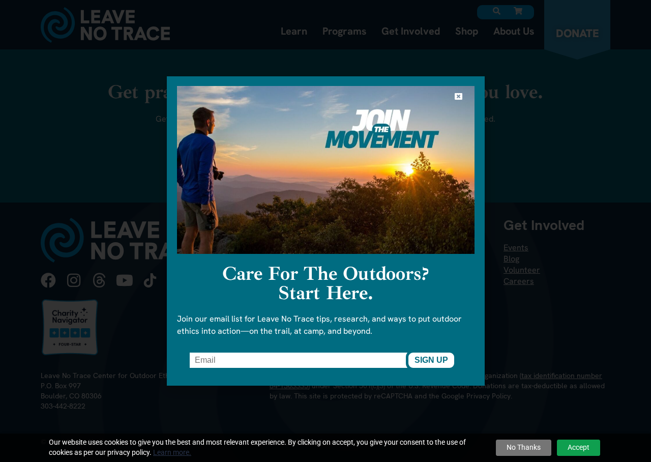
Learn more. (172, 452)
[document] (325, 231)
